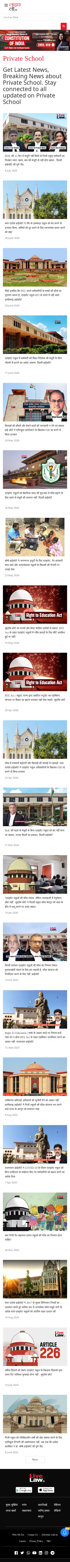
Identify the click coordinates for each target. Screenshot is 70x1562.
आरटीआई (42, 1504)
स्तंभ (24, 1504)
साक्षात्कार (26, 1510)
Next (35, 1459)
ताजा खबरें (11, 1510)
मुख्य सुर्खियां (12, 1504)
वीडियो (57, 1510)
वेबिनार (57, 1504)
